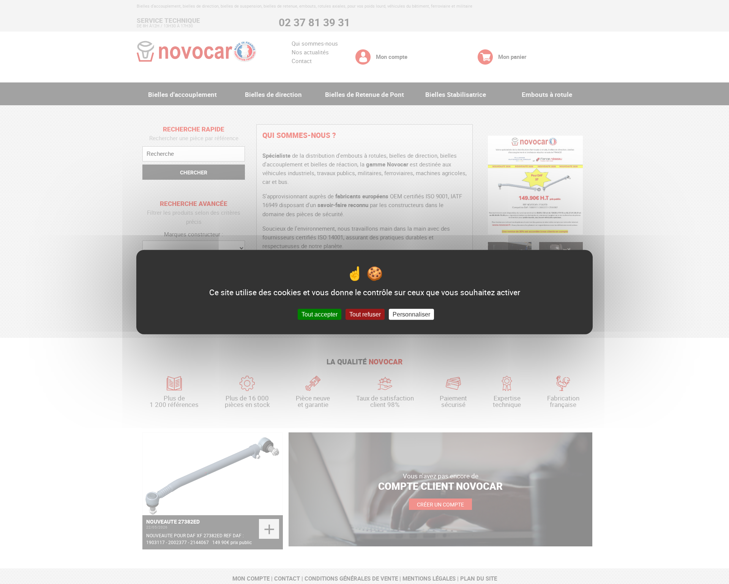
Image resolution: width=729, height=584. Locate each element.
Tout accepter (319, 314)
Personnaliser (411, 314)
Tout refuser (365, 314)
